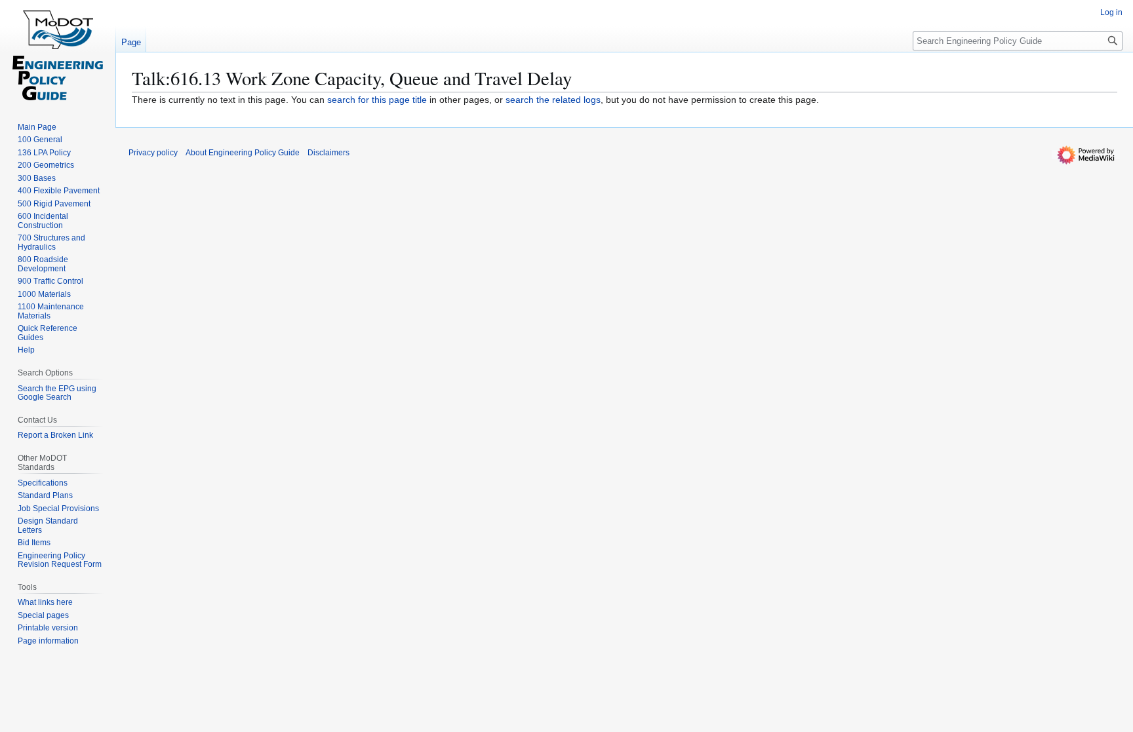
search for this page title (377, 99)
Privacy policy (153, 152)
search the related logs (553, 99)
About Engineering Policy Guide (243, 152)
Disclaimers (328, 152)
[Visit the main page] (57, 52)
